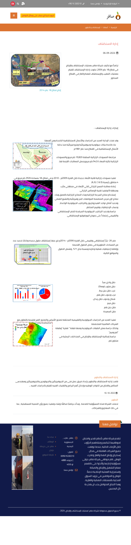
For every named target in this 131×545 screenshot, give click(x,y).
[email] (23, 3)
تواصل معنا (95, 3)
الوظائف (50, 441)
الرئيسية (114, 27)
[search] (18, 3)
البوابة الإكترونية (110, 3)
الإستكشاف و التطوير (92, 27)
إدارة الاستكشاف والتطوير (106, 377)
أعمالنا (105, 27)
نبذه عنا (50, 437)
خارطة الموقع (48, 455)
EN (13, 4)
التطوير (114, 400)
